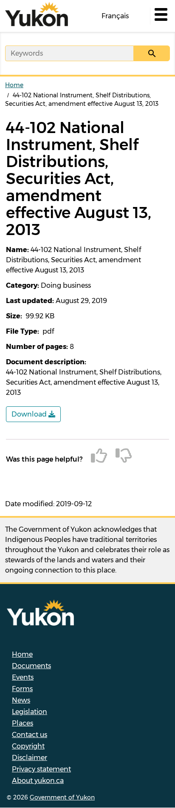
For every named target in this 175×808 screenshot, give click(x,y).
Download (29, 414)
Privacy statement (41, 769)
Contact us (29, 735)
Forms (22, 689)
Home (14, 85)
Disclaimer (29, 758)
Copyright (28, 746)
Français (115, 16)
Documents (31, 666)
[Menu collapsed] (160, 16)
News (21, 700)
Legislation (29, 712)
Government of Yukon (62, 797)
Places (22, 723)
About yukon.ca (38, 781)
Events (23, 677)
